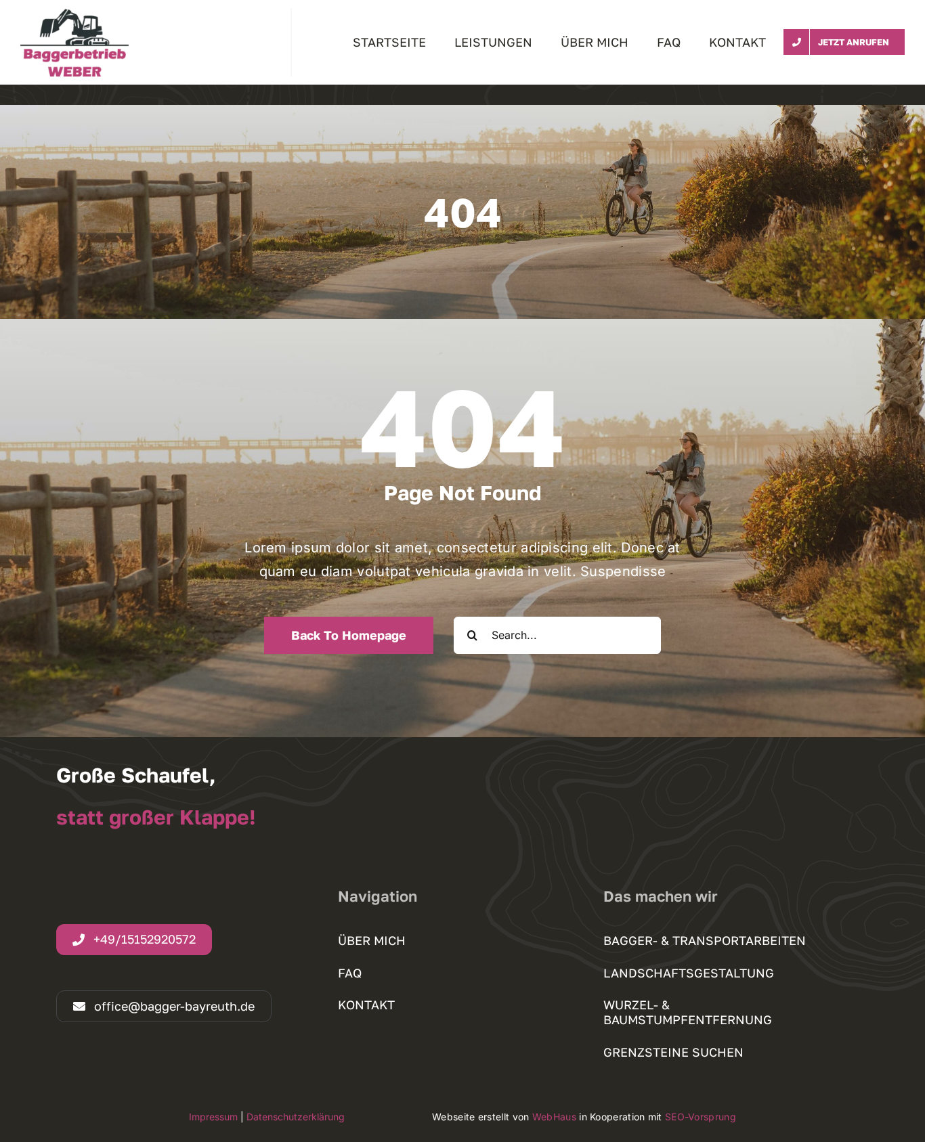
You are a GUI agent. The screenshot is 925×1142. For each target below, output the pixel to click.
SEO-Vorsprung (700, 1116)
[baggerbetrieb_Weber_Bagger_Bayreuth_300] (74, 15)
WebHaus (554, 1116)
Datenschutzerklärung (295, 1116)
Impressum (213, 1116)
